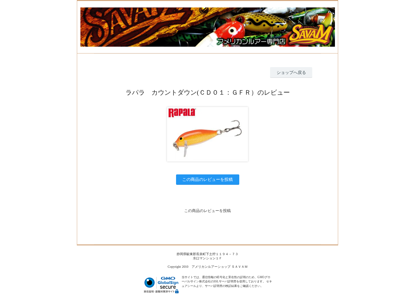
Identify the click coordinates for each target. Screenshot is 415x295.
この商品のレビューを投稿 (207, 179)
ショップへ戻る (291, 72)
